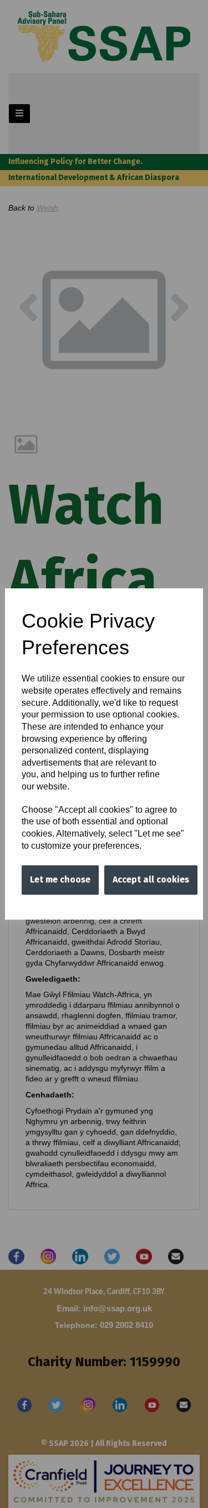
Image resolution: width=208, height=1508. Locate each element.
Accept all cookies (151, 879)
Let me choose (60, 879)
